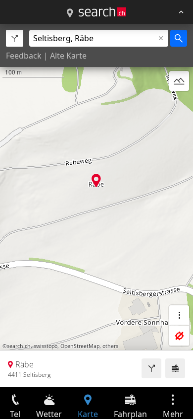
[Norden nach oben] (179, 105)
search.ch (19, 346)
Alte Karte (68, 55)
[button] (96, 180)
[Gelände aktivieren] (179, 81)
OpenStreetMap (79, 346)
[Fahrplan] (175, 368)
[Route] (151, 368)
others (110, 346)
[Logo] (102, 12)
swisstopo (45, 346)
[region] (96, 205)
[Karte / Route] (70, 13)
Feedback (24, 55)
